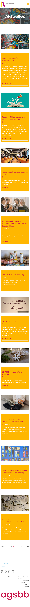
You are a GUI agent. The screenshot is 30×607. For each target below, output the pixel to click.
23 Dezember (7, 377)
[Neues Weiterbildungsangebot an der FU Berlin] (15, 155)
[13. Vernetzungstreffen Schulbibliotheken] (15, 41)
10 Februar (6, 63)
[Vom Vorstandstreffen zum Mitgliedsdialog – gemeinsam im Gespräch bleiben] (15, 204)
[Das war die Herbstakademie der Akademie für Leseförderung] (15, 453)
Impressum (4, 560)
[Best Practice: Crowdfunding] (15, 258)
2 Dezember (7, 524)
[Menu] (28, 4)
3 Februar (6, 122)
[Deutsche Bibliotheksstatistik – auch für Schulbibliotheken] (15, 100)
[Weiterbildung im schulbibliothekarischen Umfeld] (15, 503)
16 (21, 546)
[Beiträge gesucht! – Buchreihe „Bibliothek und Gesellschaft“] (15, 402)
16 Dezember (7, 424)
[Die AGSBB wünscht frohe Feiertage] (15, 355)
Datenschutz (4, 563)
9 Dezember (7, 475)
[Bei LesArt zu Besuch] (15, 305)
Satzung (3, 566)
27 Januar (6, 177)
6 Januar (6, 324)
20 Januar (6, 228)
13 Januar (6, 277)
